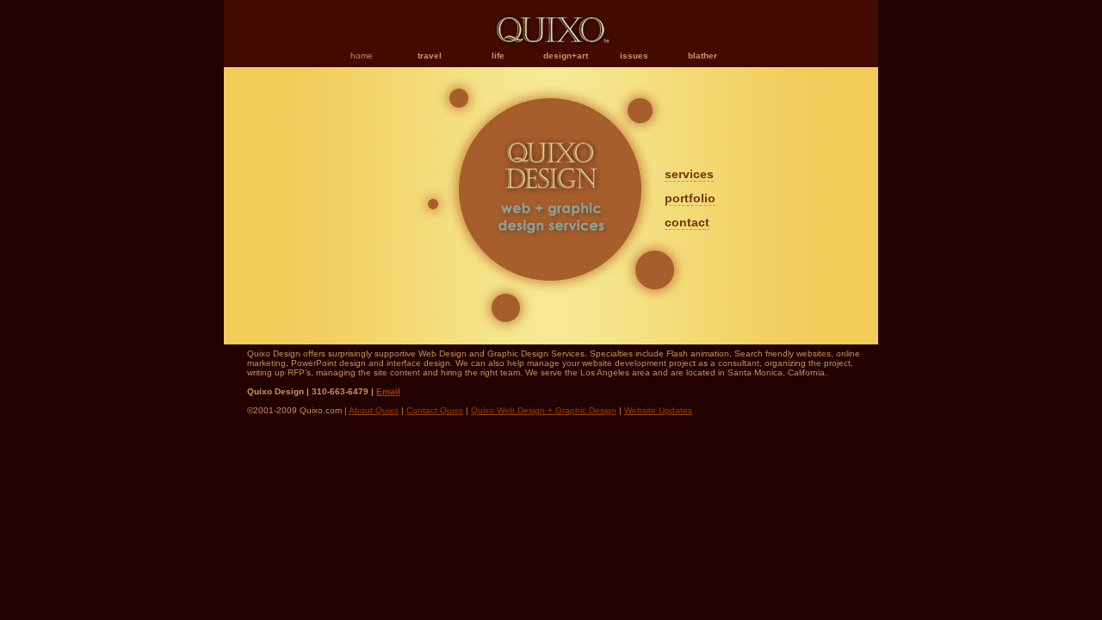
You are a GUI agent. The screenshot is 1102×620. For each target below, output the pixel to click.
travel (430, 55)
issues (634, 55)
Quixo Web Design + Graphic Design (543, 410)
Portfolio (690, 198)
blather (702, 55)
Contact (687, 222)
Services (689, 174)
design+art (565, 55)
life (498, 55)
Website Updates (658, 410)
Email (388, 391)
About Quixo (374, 410)
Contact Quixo (434, 410)
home (361, 55)
